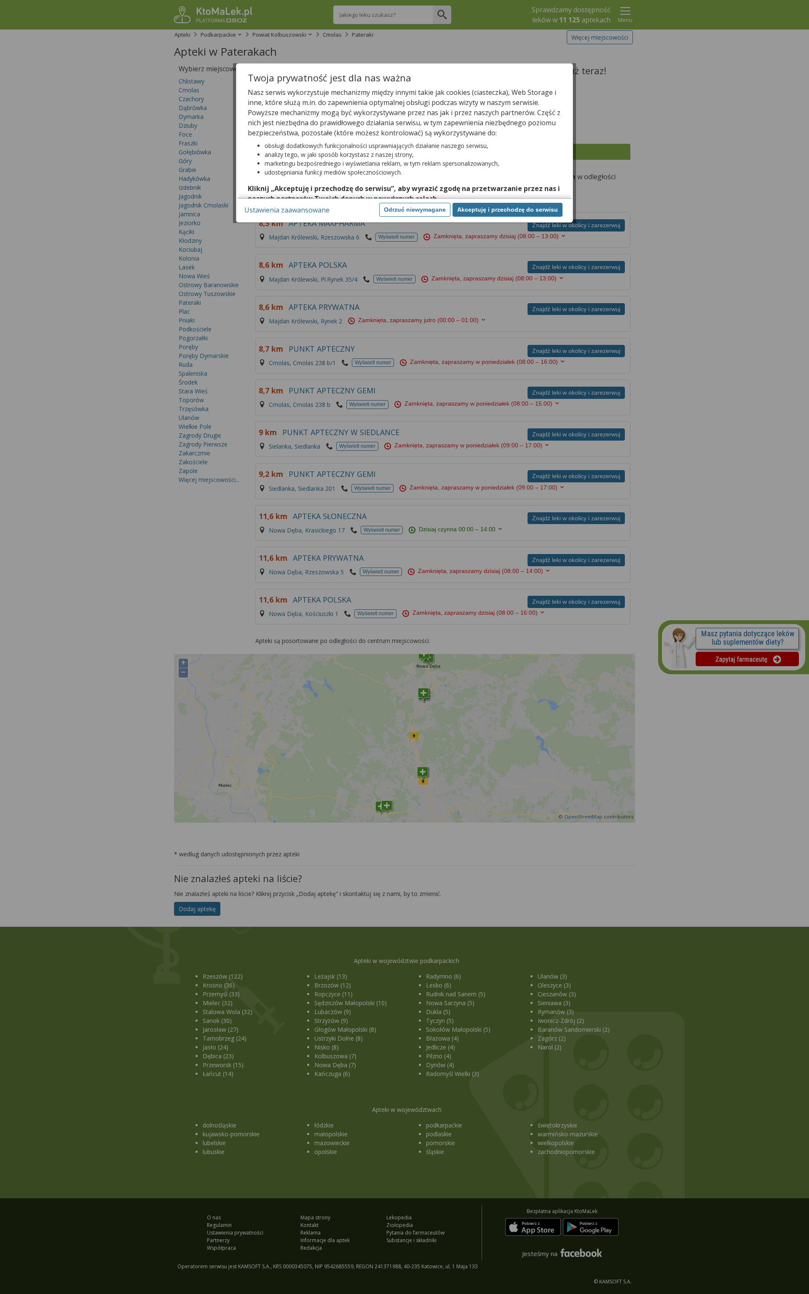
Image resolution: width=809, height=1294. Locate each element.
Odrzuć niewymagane (415, 209)
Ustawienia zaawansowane (286, 210)
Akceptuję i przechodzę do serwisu (507, 209)
